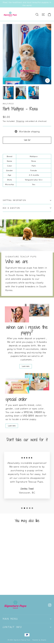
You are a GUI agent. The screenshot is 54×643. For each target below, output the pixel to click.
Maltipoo (8, 103)
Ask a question (11, 208)
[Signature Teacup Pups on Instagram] (49, 604)
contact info (12, 627)
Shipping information (14, 200)
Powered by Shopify (39, 640)
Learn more (25, 366)
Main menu (10, 619)
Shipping (20, 121)
